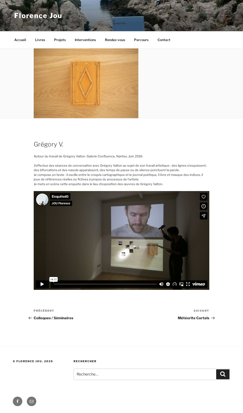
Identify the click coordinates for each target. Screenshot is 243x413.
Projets (60, 40)
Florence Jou (38, 15)
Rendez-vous (115, 40)
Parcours (141, 40)
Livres (40, 40)
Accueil (20, 40)
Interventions (85, 40)
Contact (164, 40)
